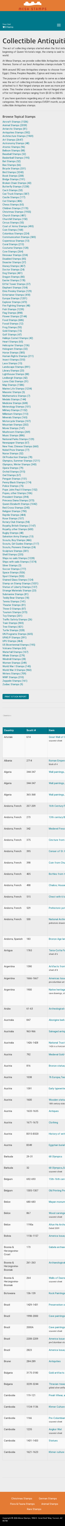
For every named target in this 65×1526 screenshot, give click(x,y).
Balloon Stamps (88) (13, 150)
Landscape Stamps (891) (16, 366)
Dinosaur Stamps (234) (15, 255)
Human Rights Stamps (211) (18, 356)
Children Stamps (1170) (15, 208)
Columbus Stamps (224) (15, 233)
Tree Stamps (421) (12, 626)
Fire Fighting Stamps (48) (16, 305)
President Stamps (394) (15, 496)
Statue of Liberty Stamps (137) (19, 587)
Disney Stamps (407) (13, 266)
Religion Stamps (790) (14, 511)
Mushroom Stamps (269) (16, 431)
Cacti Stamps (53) (12, 190)
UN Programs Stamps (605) (17, 634)
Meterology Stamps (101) (16, 406)
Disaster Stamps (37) (14, 262)
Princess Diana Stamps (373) (18, 500)
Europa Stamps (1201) (14, 298)
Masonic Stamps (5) (13, 392)
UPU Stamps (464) (12, 641)
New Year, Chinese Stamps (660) (20, 446)
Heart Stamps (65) (12, 341)
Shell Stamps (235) (12, 554)
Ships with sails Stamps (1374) (19, 561)
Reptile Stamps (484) (14, 514)
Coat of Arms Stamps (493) (18, 226)
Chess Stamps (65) (13, 204)
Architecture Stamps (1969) (17, 136)
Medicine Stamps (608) (15, 403)
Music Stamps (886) (13, 435)
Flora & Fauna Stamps (22, 1503)
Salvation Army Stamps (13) (18, 536)
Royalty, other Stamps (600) (17, 529)
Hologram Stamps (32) (15, 348)
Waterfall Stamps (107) (15, 652)
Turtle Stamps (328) (13, 630)
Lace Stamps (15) (12, 363)
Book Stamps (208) (13, 175)
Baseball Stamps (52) (14, 154)
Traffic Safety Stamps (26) (17, 619)
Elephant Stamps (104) (15, 287)
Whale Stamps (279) (13, 655)
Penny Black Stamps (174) (16, 482)
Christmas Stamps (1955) (16, 211)
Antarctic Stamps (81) (14, 128)
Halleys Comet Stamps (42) (17, 338)
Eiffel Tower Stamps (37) (16, 284)
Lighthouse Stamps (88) (15, 374)
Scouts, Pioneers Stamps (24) (19, 547)
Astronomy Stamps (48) (15, 143)
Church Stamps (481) (14, 215)
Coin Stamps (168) (12, 229)
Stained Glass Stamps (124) (17, 579)
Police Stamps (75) (13, 486)
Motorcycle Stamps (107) (16, 421)
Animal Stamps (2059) (14, 125)
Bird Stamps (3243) (13, 172)
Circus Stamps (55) (13, 222)
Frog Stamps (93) (12, 327)
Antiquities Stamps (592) (16, 132)
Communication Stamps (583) (19, 237)
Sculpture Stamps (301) (15, 551)
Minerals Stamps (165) (14, 417)
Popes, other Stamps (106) (17, 493)
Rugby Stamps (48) (13, 532)
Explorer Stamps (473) (14, 302)
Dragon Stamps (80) (13, 276)
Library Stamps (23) (13, 370)
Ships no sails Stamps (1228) (18, 558)
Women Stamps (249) (14, 662)
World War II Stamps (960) (17, 670)
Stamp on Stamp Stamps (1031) (20, 583)
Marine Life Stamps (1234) (17, 388)
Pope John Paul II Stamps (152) (19, 489)
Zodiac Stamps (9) (12, 684)
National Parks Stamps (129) (18, 439)
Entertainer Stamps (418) (16, 294)
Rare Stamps (34, 1509)
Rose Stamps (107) (13, 518)
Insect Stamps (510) (13, 359)
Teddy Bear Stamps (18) (15, 597)
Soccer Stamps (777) (14, 569)
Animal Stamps (49, 1503)
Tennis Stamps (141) (14, 601)
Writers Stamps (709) (14, 673)
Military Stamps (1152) (14, 410)
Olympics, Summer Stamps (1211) (21, 460)
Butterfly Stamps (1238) (15, 186)
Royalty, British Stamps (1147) (19, 525)
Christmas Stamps (21, 1498)
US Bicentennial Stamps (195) (18, 644)
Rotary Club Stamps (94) (16, 522)
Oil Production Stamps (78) (17, 457)
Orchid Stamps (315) (13, 471)
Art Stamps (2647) (12, 139)
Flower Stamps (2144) (14, 316)
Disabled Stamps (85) (14, 258)
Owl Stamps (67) (11, 475)
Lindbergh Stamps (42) (15, 377)
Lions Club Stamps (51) (15, 381)
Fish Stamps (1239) (13, 309)
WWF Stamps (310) (13, 677)
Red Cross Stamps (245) (16, 507)
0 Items (7, 25)
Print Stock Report (16, 696)
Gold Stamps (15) (12, 330)
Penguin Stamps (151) (14, 478)
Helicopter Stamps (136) (16, 345)
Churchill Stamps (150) (15, 219)
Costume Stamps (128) (15, 247)
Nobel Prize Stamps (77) (15, 449)
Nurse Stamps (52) (12, 453)
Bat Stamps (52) (11, 161)
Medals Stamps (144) (14, 399)
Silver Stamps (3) (11, 565)
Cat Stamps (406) (12, 201)
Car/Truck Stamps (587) (15, 193)
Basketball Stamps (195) (16, 157)
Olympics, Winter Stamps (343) (19, 464)
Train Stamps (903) (13, 623)
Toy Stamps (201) (12, 615)
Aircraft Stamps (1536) (15, 121)
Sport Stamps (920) (13, 576)
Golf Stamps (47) (12, 334)
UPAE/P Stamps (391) (14, 637)
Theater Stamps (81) (14, 605)
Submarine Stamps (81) (15, 594)
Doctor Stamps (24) (13, 269)
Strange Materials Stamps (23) (19, 590)
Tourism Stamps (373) (14, 612)
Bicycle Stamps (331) (14, 168)
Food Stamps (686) (13, 320)
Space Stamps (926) (13, 572)
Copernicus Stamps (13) (15, 240)
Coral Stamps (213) (13, 244)
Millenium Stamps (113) (15, 413)
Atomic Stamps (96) (13, 147)
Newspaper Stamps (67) (15, 442)
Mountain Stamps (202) (15, 424)
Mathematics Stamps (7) (16, 395)
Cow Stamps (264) (12, 251)
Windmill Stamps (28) (14, 659)
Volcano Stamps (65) (14, 648)
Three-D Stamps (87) (14, 608)
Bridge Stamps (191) (13, 179)
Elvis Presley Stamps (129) (17, 291)
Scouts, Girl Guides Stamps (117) (20, 543)
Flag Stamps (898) (12, 312)
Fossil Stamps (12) (12, 323)
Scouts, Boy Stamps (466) (17, 540)
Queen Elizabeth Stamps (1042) (19, 504)
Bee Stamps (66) (11, 165)
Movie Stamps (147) (13, 428)
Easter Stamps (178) (13, 280)
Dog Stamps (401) (12, 273)
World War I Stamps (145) (16, 666)
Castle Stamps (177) (13, 197)
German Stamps (48, 1498)
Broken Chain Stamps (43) (16, 183)
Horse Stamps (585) (13, 352)
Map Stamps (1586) (13, 384)
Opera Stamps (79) (12, 467)
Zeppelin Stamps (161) (14, 680)
